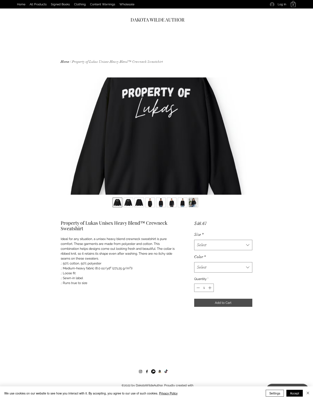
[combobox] (223, 245)
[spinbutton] (203, 288)
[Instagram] (140, 371)
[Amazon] (160, 371)
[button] (293, 4)
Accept (294, 393)
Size (199, 234)
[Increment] (210, 288)
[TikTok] (166, 371)
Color (200, 256)
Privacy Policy (168, 393)
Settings (274, 393)
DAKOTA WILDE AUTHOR (157, 19)
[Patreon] (153, 371)
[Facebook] (147, 371)
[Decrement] (198, 288)
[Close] (307, 393)
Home (65, 62)
